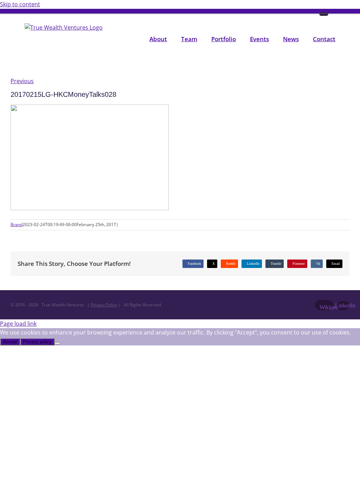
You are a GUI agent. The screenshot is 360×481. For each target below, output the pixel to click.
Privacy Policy (104, 305)
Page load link (18, 323)
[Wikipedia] (323, 14)
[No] (57, 343)
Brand (16, 224)
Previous (22, 81)
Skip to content (20, 4)
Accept (10, 341)
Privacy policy (37, 341)
